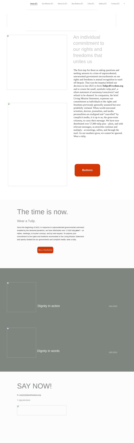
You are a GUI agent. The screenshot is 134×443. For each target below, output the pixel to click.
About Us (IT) (62, 4)
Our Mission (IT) (47, 4)
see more (113, 306)
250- (21, 400)
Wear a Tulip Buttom (45, 250)
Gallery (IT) (103, 4)
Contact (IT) (115, 4)
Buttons (87, 170)
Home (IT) (33, 4)
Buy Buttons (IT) (77, 4)
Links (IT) (91, 4)
